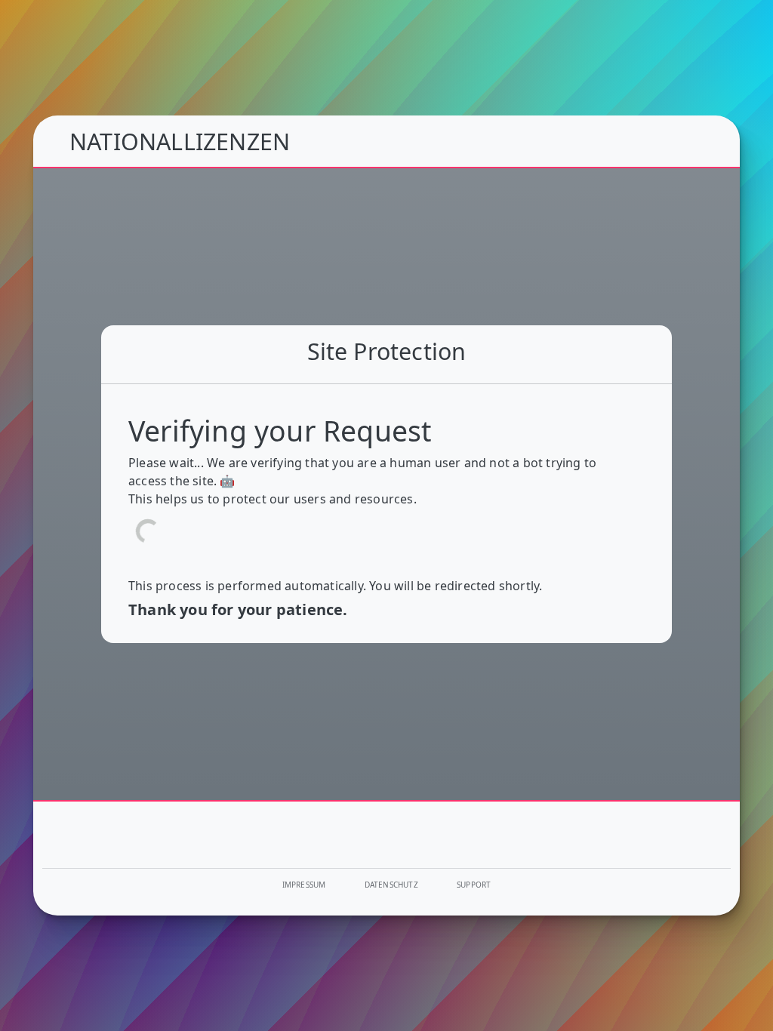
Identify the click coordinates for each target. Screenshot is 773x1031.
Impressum (304, 884)
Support (474, 884)
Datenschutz (391, 884)
